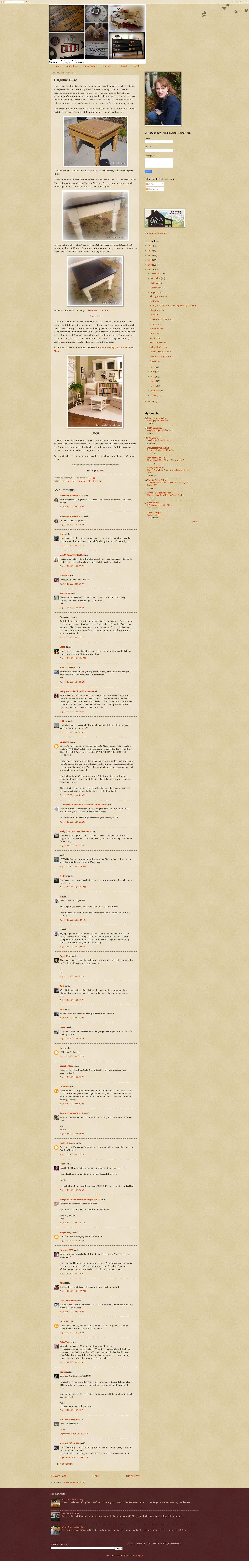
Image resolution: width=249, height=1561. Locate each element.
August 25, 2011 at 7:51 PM (72, 545)
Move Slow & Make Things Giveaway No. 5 (165, 460)
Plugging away (157, 310)
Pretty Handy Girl (155, 468)
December (156, 274)
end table (76, 481)
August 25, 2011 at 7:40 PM (72, 525)
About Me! (72, 66)
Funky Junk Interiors (157, 418)
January (155, 395)
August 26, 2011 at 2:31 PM (72, 1000)
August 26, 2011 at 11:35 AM (73, 887)
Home (57, 66)
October (155, 283)
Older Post (132, 1476)
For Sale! (107, 66)
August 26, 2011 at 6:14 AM (72, 795)
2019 (150, 246)
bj (61, 897)
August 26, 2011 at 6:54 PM (72, 1039)
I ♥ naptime (152, 438)
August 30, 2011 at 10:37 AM (73, 1291)
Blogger (139, 1556)
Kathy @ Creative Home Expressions (77, 691)
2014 (150, 255)
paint (83, 481)
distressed (66, 481)
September (156, 288)
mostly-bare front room (97, 310)
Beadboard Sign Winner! (162, 356)
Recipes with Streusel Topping (160, 450)
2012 (150, 265)
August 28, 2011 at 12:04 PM (73, 1223)
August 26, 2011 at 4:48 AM (72, 712)
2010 (150, 401)
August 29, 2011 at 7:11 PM (72, 1241)
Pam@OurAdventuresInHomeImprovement (80, 1200)
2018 (150, 251)
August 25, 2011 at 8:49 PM (72, 566)
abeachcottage (66, 1066)
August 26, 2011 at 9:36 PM (72, 1134)
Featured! (122, 66)
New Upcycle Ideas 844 (157, 421)
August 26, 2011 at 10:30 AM (73, 866)
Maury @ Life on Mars (70, 1443)
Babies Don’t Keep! (158, 347)
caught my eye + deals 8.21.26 (160, 430)
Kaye (62, 1048)
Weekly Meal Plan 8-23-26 (159, 440)
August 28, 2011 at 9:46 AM (72, 1190)
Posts (150, 184)
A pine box (155, 361)
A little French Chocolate (72, 1527)
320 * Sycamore (154, 428)
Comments (153, 189)
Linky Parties (90, 66)
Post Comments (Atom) (74, 1483)
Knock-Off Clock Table (160, 352)
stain (99, 481)
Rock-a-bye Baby (158, 343)
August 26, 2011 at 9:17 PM (72, 1104)
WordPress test (154, 515)
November (156, 278)
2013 (150, 260)
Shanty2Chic (153, 503)
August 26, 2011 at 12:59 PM (73, 947)
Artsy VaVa (65, 1342)
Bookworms (155, 338)
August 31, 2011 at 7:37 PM (72, 1410)
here (100, 471)
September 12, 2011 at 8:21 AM (74, 1458)
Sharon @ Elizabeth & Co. (72, 496)
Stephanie (64, 576)
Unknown (64, 742)
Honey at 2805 (66, 1250)
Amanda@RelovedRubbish (72, 1113)
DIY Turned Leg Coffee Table (159, 505)
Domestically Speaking (158, 448)
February (155, 391)
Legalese (137, 66)
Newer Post (58, 1476)
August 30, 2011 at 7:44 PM (72, 1332)
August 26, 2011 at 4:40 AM (72, 682)
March (154, 386)
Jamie (62, 1164)
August (154, 292)
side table (91, 481)
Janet (62, 534)
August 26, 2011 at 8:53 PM (72, 1077)
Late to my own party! (71, 1513)
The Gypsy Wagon (158, 296)
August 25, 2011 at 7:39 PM (72, 507)
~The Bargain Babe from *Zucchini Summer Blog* (83, 805)
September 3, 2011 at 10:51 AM (74, 1434)
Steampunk (155, 324)
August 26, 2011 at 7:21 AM (72, 822)
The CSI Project (154, 513)
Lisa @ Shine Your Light (71, 555)
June (153, 372)
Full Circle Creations (69, 1420)
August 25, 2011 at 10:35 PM (73, 637)
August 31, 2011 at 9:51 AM (72, 1362)
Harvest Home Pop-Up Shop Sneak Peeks (165, 495)
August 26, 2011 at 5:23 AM (72, 732)
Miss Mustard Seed (156, 458)
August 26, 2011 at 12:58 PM (73, 920)
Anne (62, 1283)
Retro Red (155, 333)
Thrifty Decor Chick (156, 480)
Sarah (62, 647)
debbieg (63, 721)
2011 (150, 270)
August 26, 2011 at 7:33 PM (72, 1056)
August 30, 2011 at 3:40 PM (72, 1312)
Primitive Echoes (67, 668)
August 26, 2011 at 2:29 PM (72, 976)
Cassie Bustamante (68, 1301)
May (153, 376)
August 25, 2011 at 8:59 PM (72, 584)
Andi (62, 986)
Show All (195, 521)
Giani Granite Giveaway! (72, 1499)
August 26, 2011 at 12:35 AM (73, 658)
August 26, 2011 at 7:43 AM (72, 846)
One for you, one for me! (161, 319)
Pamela (63, 1027)
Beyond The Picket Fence (159, 493)
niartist (63, 1372)
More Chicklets (157, 329)
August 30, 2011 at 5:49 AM (72, 1273)
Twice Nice (65, 593)
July (153, 367)
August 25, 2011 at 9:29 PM (72, 608)
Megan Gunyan (67, 1232)
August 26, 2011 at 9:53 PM (72, 1154)
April (153, 381)
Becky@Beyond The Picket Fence (75, 831)
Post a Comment (64, 1464)
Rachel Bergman (67, 1143)
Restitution (155, 301)
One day (154, 315)
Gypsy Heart (65, 956)
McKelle (63, 876)
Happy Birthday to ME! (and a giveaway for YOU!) (173, 306)
